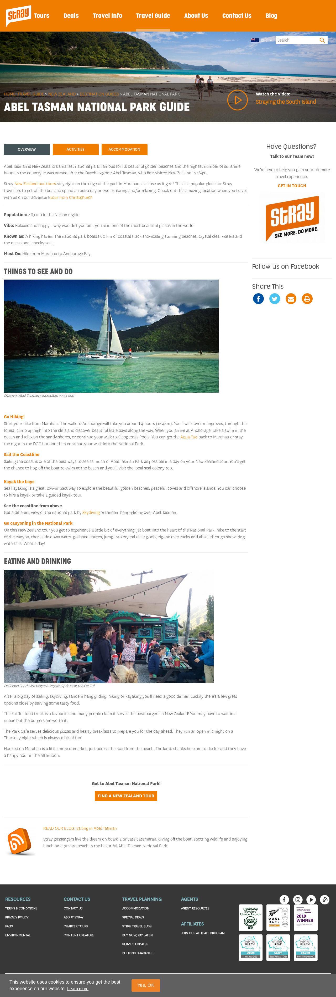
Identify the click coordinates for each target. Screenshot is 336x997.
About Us (196, 16)
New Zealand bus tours (35, 183)
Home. (10, 94)
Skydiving (91, 512)
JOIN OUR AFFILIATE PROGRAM (203, 933)
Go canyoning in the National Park (38, 523)
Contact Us (236, 16)
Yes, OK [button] (145, 985)
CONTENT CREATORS (79, 935)
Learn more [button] (77, 988)
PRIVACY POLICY (17, 917)
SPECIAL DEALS (133, 917)
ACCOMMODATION (135, 908)
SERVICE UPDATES (135, 944)
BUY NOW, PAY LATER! (137, 935)
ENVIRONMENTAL (17, 935)
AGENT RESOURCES (195, 908)
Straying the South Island (286, 101)
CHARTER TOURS (76, 926)
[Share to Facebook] (258, 299)
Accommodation (124, 149)
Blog (271, 16)
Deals (71, 16)
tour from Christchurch (71, 197)
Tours (41, 16)
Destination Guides (99, 94)
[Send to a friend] (291, 299)
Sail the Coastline (21, 454)
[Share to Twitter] (274, 299)
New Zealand (62, 94)
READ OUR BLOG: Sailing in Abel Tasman (80, 828)
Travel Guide (153, 16)
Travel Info (107, 16)
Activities (76, 149)
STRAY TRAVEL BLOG (136, 926)
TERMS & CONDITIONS (21, 908)
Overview (27, 149)
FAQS (9, 926)
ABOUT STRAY (73, 917)
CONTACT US (73, 908)
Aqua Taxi (189, 437)
